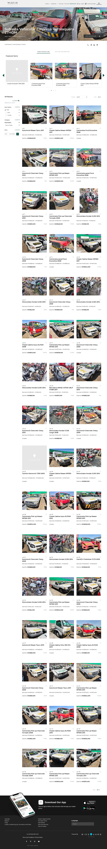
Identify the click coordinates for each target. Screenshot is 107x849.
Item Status (8, 107)
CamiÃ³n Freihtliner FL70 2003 (88, 559)
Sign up (78, 3)
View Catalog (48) (90, 36)
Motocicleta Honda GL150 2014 (88, 302)
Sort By (73, 97)
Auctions (47, 3)
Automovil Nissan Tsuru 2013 (33, 645)
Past (13, 109)
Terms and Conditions (28, 837)
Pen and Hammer (43, 824)
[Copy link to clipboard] (88, 45)
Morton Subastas (12, 3)
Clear (17, 107)
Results (7, 820)
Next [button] (103, 75)
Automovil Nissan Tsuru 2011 (33, 130)
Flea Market (41, 822)
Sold (14, 112)
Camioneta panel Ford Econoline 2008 (38, 84)
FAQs (6, 822)
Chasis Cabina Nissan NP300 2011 (89, 84)
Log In (82, 3)
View (95, 97)
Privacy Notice (39, 837)
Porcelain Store (42, 820)
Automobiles (8, 122)
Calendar (7, 819)
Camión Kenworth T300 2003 (16, 83)
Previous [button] (3, 75)
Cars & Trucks (8, 125)
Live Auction (12, 26)
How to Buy (61, 3)
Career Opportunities (44, 819)
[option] (17, 72)
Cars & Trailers (42, 826)
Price (6, 130)
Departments (54, 3)
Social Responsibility (91, 3)
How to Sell (66, 3)
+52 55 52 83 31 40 (33, 834)
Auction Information (62, 51)
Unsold (14, 115)
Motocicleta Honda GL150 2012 (88, 216)
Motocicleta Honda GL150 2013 (33, 302)
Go (17, 134)
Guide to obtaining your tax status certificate (18, 824)
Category (7, 120)
